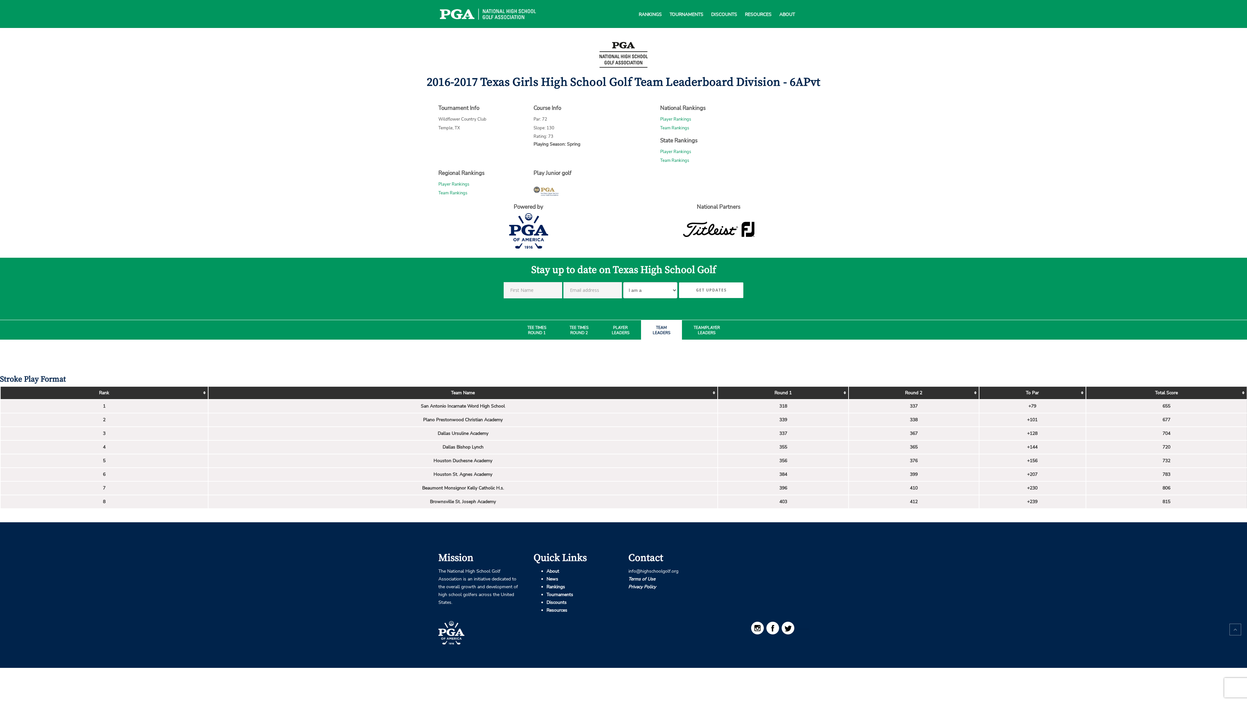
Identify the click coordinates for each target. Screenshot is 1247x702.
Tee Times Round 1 (536, 330)
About (787, 6)
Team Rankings (674, 128)
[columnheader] (104, 392)
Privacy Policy (642, 587)
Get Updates (711, 290)
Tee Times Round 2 (579, 330)
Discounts (724, 6)
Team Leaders (661, 330)
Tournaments (686, 6)
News (552, 579)
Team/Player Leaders (707, 330)
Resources (758, 6)
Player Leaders (620, 330)
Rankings (650, 6)
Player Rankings (675, 119)
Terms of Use (641, 579)
